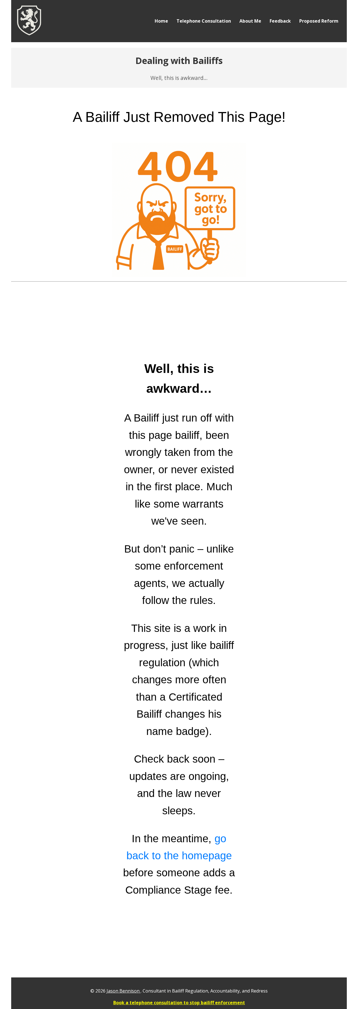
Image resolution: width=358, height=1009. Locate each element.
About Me (250, 21)
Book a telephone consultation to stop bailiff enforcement (179, 1003)
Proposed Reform (318, 21)
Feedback (280, 21)
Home (161, 21)
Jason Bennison (124, 991)
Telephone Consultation (203, 21)
